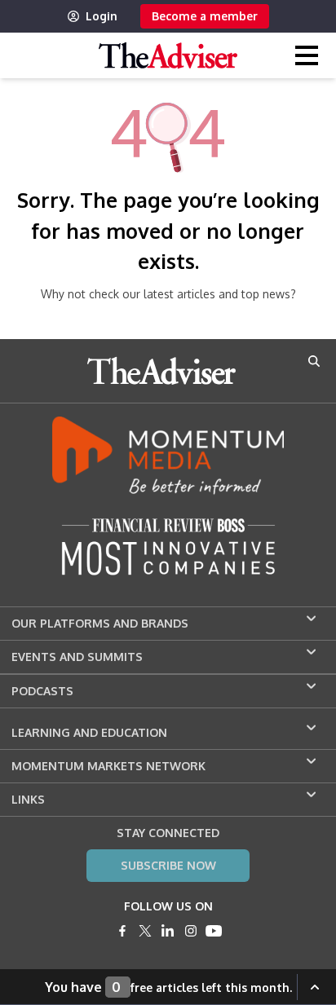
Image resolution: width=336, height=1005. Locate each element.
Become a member (205, 16)
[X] (145, 931)
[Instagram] (191, 931)
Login (101, 16)
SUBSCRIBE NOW (168, 865)
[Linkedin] (168, 931)
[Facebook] (122, 931)
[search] (314, 361)
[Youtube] (214, 931)
